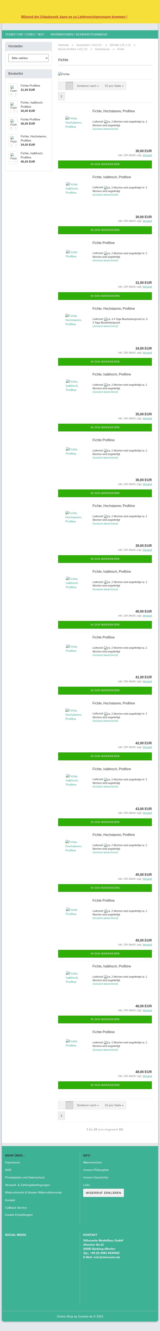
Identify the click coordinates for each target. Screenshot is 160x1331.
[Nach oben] (148, 1325)
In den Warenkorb (105, 164)
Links (86, 1185)
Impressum (12, 1162)
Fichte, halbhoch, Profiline (111, 177)
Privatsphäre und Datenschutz (25, 1177)
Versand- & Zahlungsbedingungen (27, 1185)
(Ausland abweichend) (105, 129)
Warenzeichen (92, 1162)
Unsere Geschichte (95, 1177)
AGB (8, 1170)
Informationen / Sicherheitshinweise (79, 34)
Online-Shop (65, 1316)
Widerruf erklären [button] (103, 1192)
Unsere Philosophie (96, 1170)
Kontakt (10, 1200)
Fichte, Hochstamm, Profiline (113, 111)
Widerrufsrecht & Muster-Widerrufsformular (33, 1192)
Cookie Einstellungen (19, 1214)
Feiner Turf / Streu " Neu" (24, 34)
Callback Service (16, 1207)
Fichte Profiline (103, 243)
